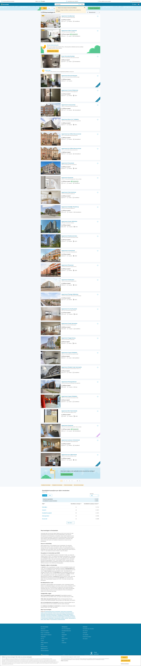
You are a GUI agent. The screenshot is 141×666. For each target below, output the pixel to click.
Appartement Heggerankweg (68, 338)
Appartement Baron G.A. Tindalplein (70, 119)
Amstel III (44, 510)
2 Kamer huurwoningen (68, 485)
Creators (42, 640)
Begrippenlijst (64, 634)
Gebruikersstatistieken (45, 650)
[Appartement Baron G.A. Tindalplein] (51, 124)
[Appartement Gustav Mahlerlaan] (51, 226)
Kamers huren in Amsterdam (59, 612)
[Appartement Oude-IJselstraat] (51, 197)
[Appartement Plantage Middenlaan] (51, 299)
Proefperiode (64, 642)
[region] (70, 660)
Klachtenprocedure (44, 646)
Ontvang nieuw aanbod (53, 51)
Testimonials (85, 632)
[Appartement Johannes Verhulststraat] (51, 445)
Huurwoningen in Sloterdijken (48, 618)
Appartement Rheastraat (67, 265)
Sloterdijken (44, 507)
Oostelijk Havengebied (47, 512)
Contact (42, 644)
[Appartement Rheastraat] (51, 270)
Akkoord (124, 657)
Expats (63, 640)
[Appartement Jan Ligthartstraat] (51, 459)
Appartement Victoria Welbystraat (69, 90)
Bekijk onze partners (64, 660)
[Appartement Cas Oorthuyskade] (51, 313)
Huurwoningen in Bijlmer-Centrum (61, 618)
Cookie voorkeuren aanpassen (46, 634)
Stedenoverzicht (64, 638)
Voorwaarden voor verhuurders (88, 628)
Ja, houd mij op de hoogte (66, 474)
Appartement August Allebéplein (69, 352)
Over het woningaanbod (66, 628)
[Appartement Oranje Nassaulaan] (51, 328)
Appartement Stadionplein (67, 279)
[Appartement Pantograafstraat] (51, 386)
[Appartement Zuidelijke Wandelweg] (51, 211)
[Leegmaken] (79, 4)
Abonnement (43, 628)
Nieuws (63, 636)
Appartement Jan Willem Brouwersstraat (71, 134)
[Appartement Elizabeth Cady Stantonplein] (51, 372)
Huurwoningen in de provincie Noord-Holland (55, 616)
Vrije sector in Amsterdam (51, 615)
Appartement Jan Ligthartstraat (69, 454)
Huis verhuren (85, 630)
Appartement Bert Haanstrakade (69, 411)
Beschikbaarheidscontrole (66, 630)
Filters (44, 8)
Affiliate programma (44, 642)
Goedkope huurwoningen (45, 485)
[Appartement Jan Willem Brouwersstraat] (51, 139)
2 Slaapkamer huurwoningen (57, 485)
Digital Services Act (44, 648)
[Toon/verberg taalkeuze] (138, 4)
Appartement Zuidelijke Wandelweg (70, 206)
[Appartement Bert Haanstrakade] (51, 416)
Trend (50, 495)
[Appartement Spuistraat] (51, 182)
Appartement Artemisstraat (68, 250)
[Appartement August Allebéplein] (51, 357)
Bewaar (94, 8)
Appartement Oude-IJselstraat (68, 192)
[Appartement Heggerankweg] (51, 343)
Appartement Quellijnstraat (68, 16)
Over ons (42, 638)
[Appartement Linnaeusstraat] (51, 109)
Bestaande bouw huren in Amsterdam (54, 614)
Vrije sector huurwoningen (78, 485)
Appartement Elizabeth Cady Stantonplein (71, 367)
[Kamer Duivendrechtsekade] (51, 61)
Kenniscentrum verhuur (87, 636)
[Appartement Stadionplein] (51, 284)
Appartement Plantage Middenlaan (69, 294)
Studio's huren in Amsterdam (47, 612)
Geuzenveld (44, 518)
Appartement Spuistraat (67, 177)
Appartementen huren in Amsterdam (52, 611)
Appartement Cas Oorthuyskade (69, 308)
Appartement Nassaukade (67, 163)
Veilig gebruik (43, 636)
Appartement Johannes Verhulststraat (70, 440)
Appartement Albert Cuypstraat (69, 30)
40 (77, 480)
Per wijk (44, 495)
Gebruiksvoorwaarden (45, 630)
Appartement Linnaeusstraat (68, 104)
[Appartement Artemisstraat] (51, 255)
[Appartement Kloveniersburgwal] (51, 80)
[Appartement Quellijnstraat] (51, 21)
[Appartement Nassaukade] (51, 168)
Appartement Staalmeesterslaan (69, 236)
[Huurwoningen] (5, 4)
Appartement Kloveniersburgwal (69, 75)
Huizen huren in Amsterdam (66, 611)
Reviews (63, 632)
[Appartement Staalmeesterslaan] (51, 241)
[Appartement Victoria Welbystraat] (51, 95)
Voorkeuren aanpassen (125, 663)
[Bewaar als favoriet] (97, 16)
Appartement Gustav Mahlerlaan (69, 221)
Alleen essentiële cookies (125, 660)
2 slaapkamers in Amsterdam (63, 615)
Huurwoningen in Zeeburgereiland (58, 619)
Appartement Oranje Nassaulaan (69, 323)
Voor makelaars (85, 634)
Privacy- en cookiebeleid (45, 632)
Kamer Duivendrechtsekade (68, 56)
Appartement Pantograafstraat (68, 381)
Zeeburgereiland (45, 515)
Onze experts (85, 638)
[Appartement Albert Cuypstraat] (51, 35)
